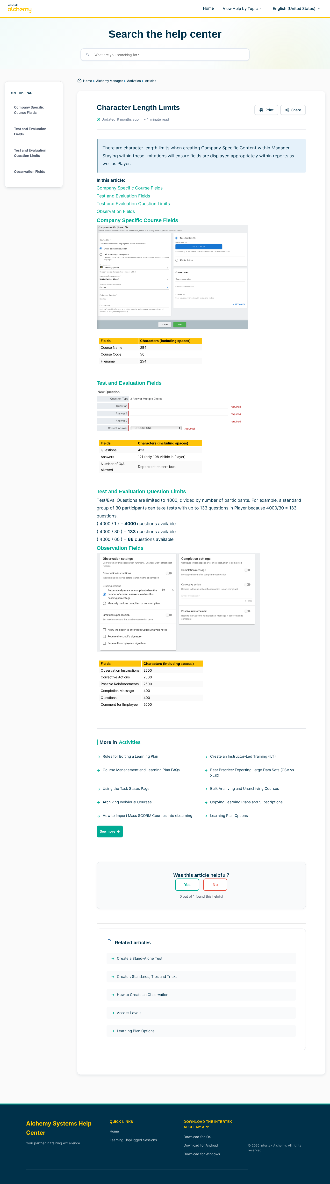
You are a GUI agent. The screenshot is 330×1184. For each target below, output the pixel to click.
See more (107, 831)
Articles (150, 81)
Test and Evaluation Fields (30, 131)
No (215, 884)
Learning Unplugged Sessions (133, 1140)
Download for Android (201, 1145)
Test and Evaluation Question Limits (30, 153)
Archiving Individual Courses (127, 802)
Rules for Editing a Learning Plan (130, 756)
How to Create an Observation (142, 994)
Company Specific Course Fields (29, 110)
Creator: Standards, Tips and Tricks (147, 976)
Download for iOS (197, 1137)
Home (87, 81)
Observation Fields (29, 171)
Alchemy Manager (109, 81)
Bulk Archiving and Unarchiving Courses (244, 788)
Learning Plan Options (229, 815)
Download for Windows (202, 1154)
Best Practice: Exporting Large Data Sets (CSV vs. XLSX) (252, 773)
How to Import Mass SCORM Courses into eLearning (147, 815)
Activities (134, 81)
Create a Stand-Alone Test (139, 958)
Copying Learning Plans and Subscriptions (246, 802)
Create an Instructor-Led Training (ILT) (243, 756)
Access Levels (129, 1012)
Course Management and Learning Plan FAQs (141, 770)
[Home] (19, 8)
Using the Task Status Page (126, 788)
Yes (187, 884)
